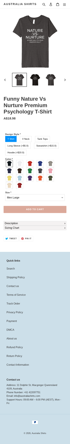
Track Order (13, 303)
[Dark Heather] (40, 171)
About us (12, 338)
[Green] (30, 171)
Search (11, 268)
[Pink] (50, 171)
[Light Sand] (9, 185)
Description (11, 223)
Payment (12, 321)
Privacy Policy (15, 312)
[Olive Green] (50, 178)
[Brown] (19, 171)
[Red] (30, 163)
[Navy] (9, 171)
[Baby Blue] (19, 178)
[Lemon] (9, 178)
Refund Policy (15, 347)
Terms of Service (16, 294)
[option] (19, 80)
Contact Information (18, 364)
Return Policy (14, 356)
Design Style (13, 134)
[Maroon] (19, 185)
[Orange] (40, 178)
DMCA (10, 329)
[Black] (9, 163)
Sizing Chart (12, 227)
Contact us (13, 286)
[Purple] (30, 178)
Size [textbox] (8, 192)
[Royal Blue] (40, 163)
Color (9, 159)
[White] (19, 163)
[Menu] (64, 4)
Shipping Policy (16, 277)
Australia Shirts (20, 4)
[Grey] (50, 163)
